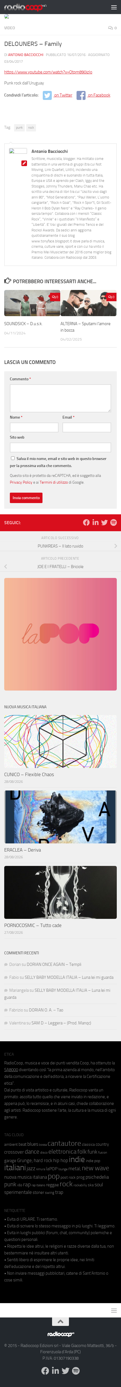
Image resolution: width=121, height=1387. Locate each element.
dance (32, 1151)
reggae (52, 1184)
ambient (11, 1144)
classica (88, 1144)
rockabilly (80, 1185)
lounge (63, 1169)
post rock (68, 1177)
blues (32, 1144)
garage (10, 1160)
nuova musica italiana (25, 1177)
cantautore (64, 1143)
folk (82, 1151)
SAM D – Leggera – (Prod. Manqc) (61, 1023)
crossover (14, 1152)
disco (44, 1152)
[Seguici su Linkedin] (95, 522)
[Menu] (114, 7)
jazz (31, 1168)
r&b (19, 1185)
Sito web (17, 437)
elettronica (62, 1151)
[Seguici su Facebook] (86, 522)
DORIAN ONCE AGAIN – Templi (54, 964)
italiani (15, 1167)
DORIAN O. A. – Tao (46, 1010)
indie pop (93, 1160)
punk (19, 127)
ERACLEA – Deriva (22, 850)
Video (9, 28)
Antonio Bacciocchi (25, 55)
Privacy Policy (21, 482)
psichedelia (97, 1177)
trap (59, 1192)
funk (92, 1152)
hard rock (43, 1160)
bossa (43, 1145)
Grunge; (25, 1160)
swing (49, 1193)
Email (68, 417)
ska (91, 1185)
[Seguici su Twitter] (104, 522)
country (102, 1144)
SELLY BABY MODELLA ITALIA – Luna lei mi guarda (69, 977)
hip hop (60, 1160)
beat (22, 1144)
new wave (95, 1168)
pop (54, 1176)
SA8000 (11, 1069)
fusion (102, 1152)
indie (77, 1159)
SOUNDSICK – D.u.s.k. (23, 323)
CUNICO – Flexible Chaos (29, 774)
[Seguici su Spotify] (113, 522)
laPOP (51, 1168)
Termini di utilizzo (54, 482)
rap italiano (38, 1185)
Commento (20, 379)
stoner (38, 1192)
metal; (74, 1168)
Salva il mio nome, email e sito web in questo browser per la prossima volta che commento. (58, 462)
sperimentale (18, 1192)
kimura (40, 1169)
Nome (16, 417)
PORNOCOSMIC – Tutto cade (33, 925)
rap (27, 1184)
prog (81, 1177)
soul (99, 1184)
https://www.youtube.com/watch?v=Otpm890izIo (48, 72)
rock (31, 127)
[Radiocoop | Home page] (33, 7)
